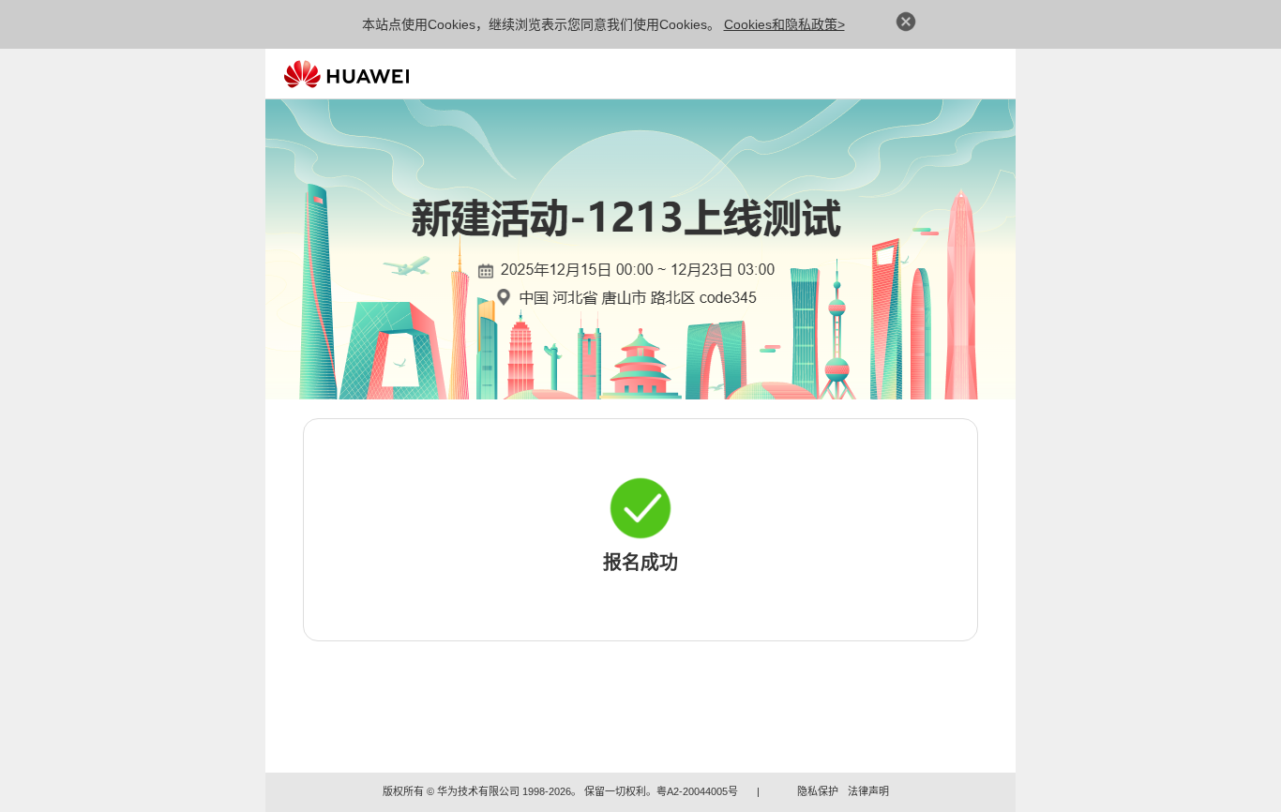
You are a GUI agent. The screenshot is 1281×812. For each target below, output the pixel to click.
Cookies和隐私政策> (784, 24)
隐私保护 (817, 791)
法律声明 (868, 791)
